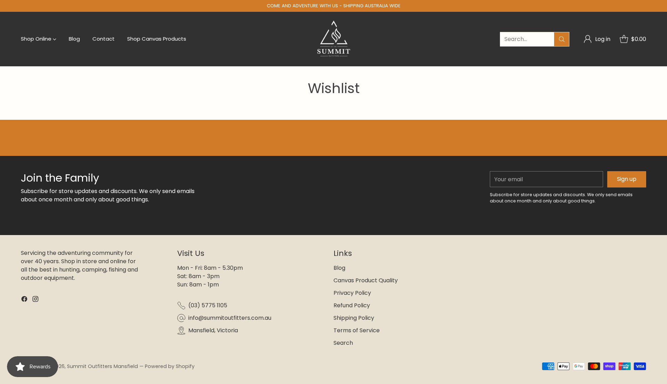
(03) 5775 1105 (207, 305)
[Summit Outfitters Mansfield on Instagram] (35, 300)
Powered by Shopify (170, 366)
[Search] (561, 39)
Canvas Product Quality (366, 280)
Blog (339, 268)
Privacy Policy (352, 293)
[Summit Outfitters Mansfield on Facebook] (24, 300)
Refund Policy (352, 305)
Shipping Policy (354, 318)
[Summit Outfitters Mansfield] (333, 39)
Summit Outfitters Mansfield (102, 366)
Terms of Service (357, 330)
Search (343, 343)
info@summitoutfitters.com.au (229, 318)
